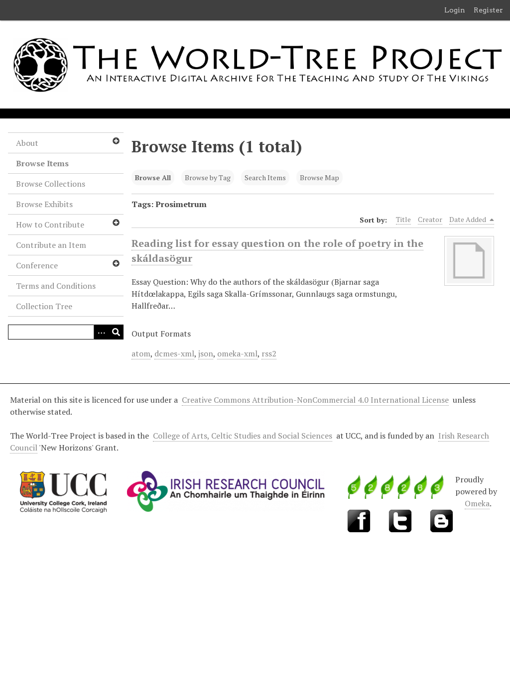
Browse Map (319, 177)
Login (454, 10)
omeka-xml (237, 353)
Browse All (153, 177)
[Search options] (101, 332)
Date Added (468, 219)
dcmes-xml (174, 353)
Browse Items (42, 163)
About (27, 142)
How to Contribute (50, 224)
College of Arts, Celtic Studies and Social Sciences (242, 435)
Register (488, 10)
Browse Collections (50, 183)
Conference (37, 265)
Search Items (265, 177)
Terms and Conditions (56, 285)
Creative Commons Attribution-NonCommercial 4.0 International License (315, 399)
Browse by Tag (208, 177)
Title (403, 219)
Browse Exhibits (44, 204)
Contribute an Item (51, 244)
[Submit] (116, 332)
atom (140, 353)
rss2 (268, 353)
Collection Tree (44, 306)
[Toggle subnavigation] (116, 141)
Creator (430, 219)
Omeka (477, 503)
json (205, 353)
